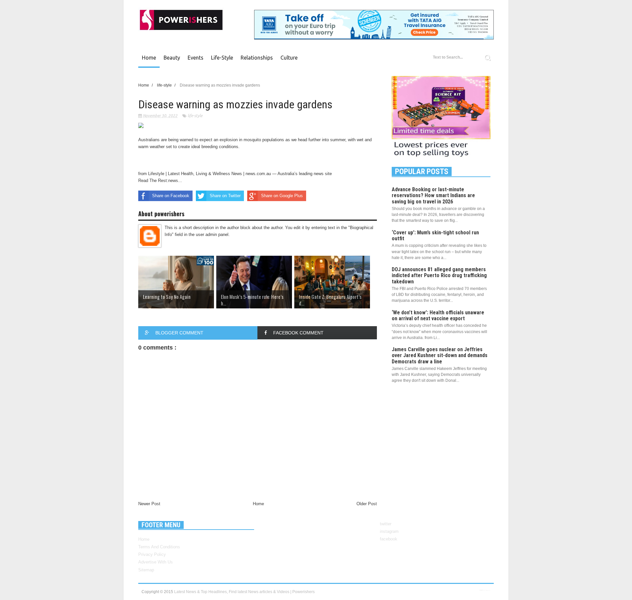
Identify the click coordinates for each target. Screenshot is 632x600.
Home (149, 58)
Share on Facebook (170, 195)
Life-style (222, 58)
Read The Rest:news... (160, 180)
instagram (389, 531)
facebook (388, 538)
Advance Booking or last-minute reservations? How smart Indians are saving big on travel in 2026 (433, 195)
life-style (195, 116)
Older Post (366, 503)
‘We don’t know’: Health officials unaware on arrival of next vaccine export (438, 315)
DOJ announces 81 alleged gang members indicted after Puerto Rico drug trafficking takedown (439, 275)
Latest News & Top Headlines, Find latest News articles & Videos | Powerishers (244, 591)
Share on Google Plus (282, 195)
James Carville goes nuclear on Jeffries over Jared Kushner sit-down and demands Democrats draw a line (439, 355)
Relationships (257, 58)
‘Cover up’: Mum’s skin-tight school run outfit (435, 235)
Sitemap (146, 569)
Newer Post (149, 503)
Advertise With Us (155, 562)
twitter (385, 523)
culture (289, 58)
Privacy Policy (152, 554)
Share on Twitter (225, 195)
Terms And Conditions (159, 546)
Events (195, 58)
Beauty (172, 58)
